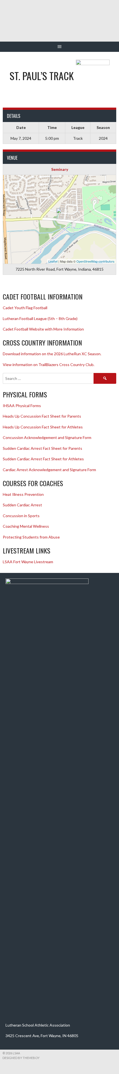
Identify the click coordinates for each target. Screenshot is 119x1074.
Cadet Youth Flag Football (25, 307)
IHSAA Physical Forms (22, 405)
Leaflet (53, 261)
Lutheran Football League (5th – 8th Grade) (40, 318)
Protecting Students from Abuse (31, 537)
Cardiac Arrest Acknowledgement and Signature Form (49, 469)
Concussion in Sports (21, 515)
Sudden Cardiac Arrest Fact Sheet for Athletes (43, 458)
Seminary (59, 169)
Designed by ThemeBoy (21, 1058)
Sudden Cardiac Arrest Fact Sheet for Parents (42, 448)
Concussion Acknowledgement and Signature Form (47, 437)
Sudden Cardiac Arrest (22, 504)
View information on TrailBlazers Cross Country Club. (48, 364)
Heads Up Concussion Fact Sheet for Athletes (43, 427)
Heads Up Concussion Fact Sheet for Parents (42, 416)
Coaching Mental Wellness (26, 526)
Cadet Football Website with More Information (43, 329)
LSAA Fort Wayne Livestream (28, 561)
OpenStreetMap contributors (95, 261)
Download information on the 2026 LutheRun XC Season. (52, 353)
